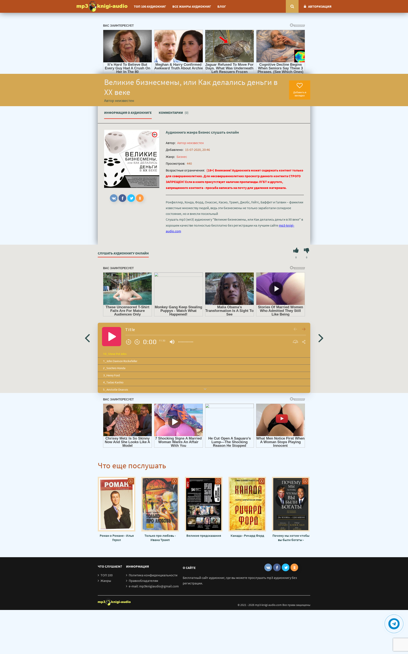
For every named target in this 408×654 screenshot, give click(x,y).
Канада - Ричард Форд (247, 535)
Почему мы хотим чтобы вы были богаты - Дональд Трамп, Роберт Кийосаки (290, 537)
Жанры (106, 580)
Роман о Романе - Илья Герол (117, 537)
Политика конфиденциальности (153, 575)
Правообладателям (143, 580)
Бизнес (204, 132)
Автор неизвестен (190, 143)
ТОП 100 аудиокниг (150, 6)
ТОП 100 (107, 575)
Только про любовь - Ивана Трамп (160, 537)
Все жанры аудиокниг (191, 6)
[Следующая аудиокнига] (321, 337)
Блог (221, 6)
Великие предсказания (203, 535)
